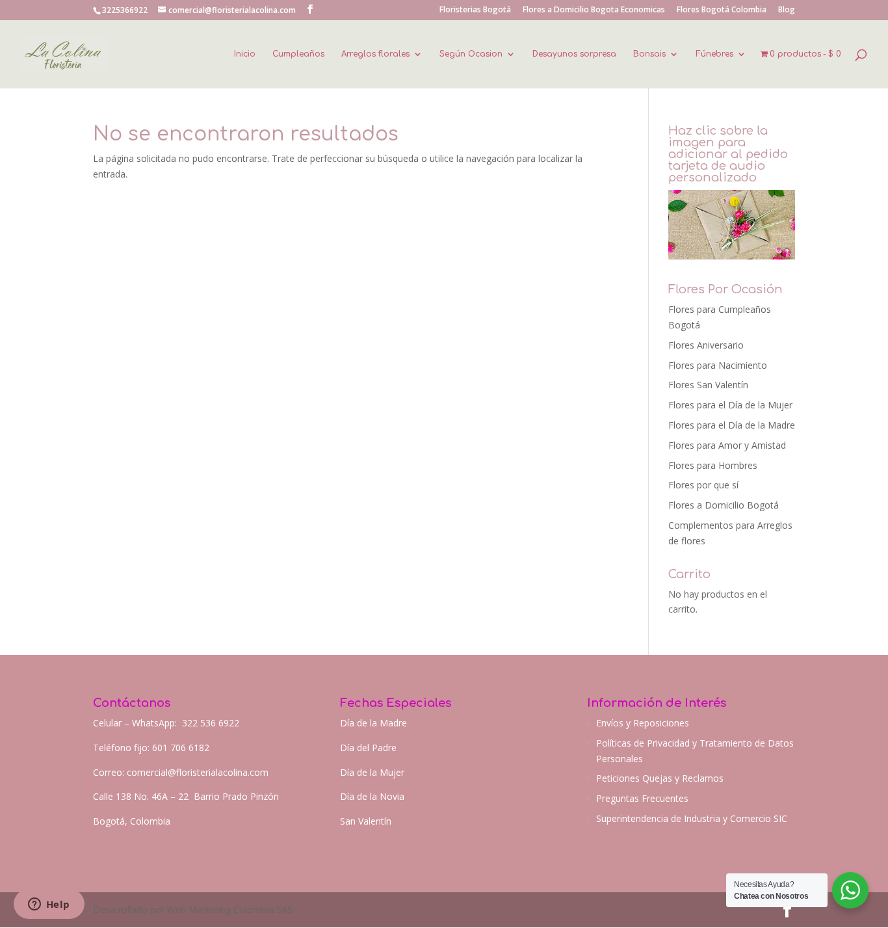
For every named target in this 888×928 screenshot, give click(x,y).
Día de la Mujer (372, 772)
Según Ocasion (471, 54)
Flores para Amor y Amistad (727, 445)
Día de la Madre (373, 723)
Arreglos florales (375, 54)
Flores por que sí (703, 485)
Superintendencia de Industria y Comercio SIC (691, 818)
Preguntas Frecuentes (642, 798)
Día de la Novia (372, 796)
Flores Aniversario (706, 345)
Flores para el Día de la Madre (731, 425)
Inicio (244, 54)
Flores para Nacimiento (717, 365)
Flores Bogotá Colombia (721, 10)
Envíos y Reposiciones (642, 723)
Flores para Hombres (712, 465)
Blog (786, 10)
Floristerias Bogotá (475, 10)
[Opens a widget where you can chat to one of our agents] (49, 905)
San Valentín (365, 821)
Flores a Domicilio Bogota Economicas (594, 10)
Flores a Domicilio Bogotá (723, 505)
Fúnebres (714, 54)
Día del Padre (368, 747)
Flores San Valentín (708, 384)
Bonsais (649, 54)
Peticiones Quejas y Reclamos (660, 778)
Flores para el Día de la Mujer (730, 405)
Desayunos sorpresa (574, 54)
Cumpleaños (298, 54)
